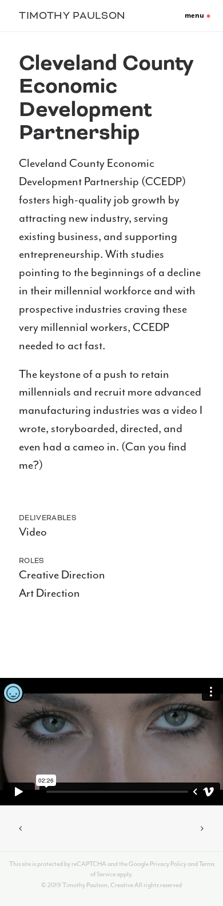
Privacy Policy (168, 864)
